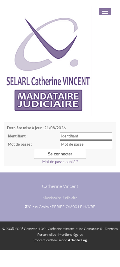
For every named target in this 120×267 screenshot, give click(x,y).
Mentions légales (70, 234)
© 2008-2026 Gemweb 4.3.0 (23, 228)
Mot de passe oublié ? (60, 161)
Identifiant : (17, 136)
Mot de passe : (20, 144)
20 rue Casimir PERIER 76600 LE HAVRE (61, 206)
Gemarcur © (93, 228)
